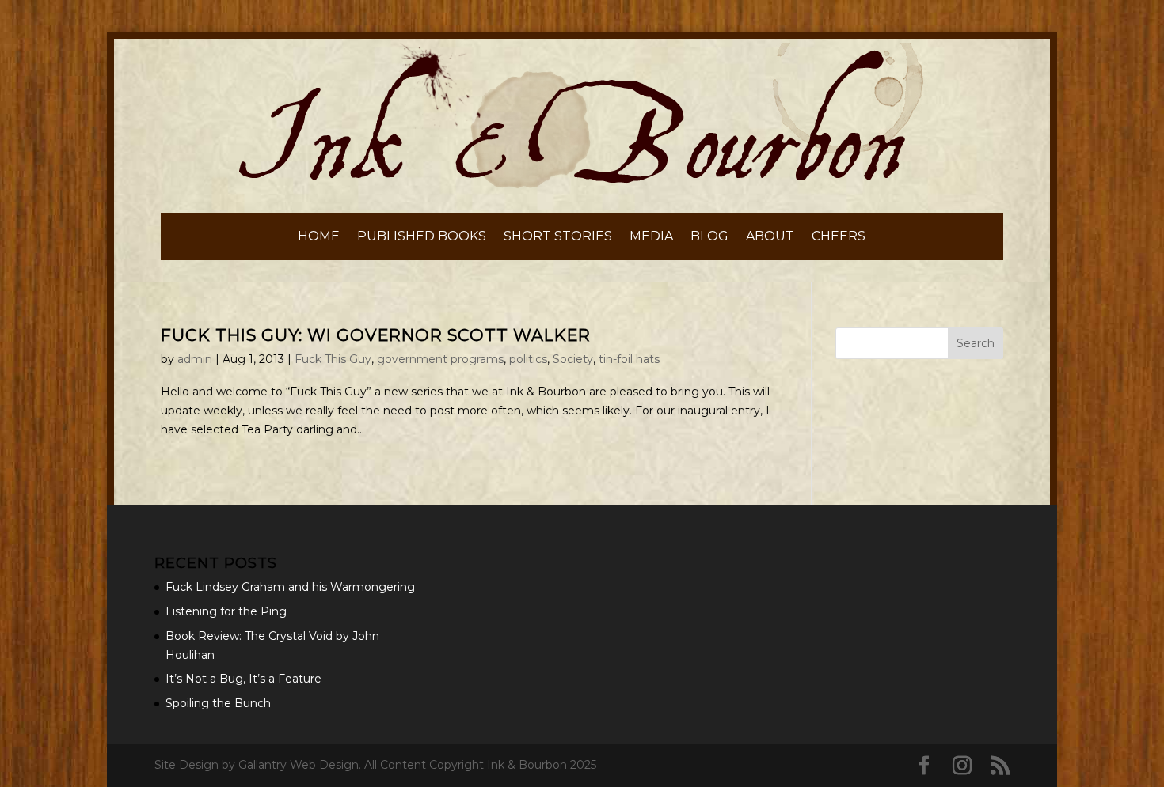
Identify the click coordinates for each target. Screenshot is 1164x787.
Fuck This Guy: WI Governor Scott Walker (376, 335)
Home (319, 237)
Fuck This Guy (333, 359)
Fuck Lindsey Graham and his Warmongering (290, 587)
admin (194, 359)
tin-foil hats (629, 359)
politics (528, 359)
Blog (709, 237)
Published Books (421, 237)
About (770, 237)
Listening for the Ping (226, 611)
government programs (440, 359)
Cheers (838, 237)
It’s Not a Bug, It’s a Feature (243, 679)
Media (651, 237)
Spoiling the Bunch (218, 703)
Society (573, 359)
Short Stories (558, 237)
